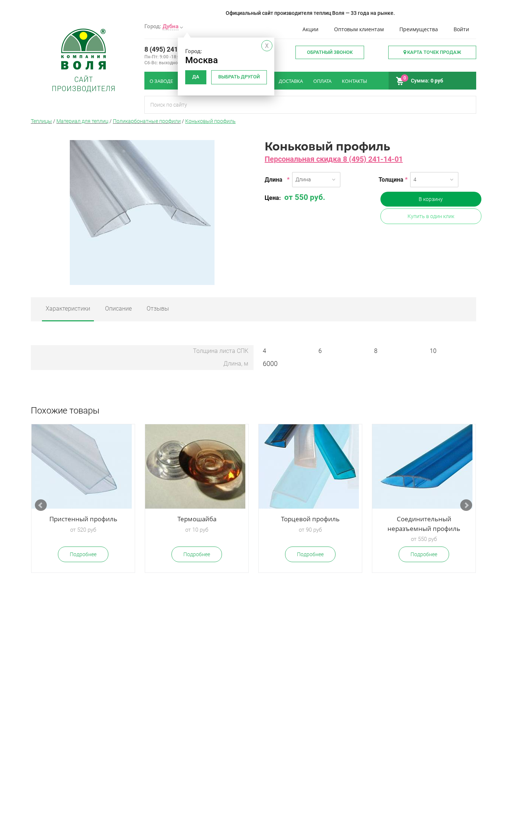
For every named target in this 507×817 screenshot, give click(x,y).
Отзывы (158, 308)
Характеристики (68, 308)
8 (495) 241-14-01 (171, 49)
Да (195, 77)
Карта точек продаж (433, 52)
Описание (118, 308)
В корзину (431, 199)
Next (466, 505)
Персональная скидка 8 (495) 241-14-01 (334, 159)
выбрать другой (239, 77)
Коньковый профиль (210, 121)
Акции (310, 29)
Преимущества (418, 29)
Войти (461, 29)
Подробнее (83, 554)
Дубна (171, 26)
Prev (41, 505)
